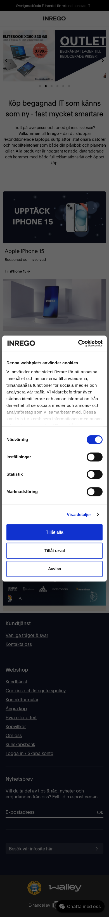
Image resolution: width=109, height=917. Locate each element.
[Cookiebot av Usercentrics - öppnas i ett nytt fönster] (78, 343)
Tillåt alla (54, 532)
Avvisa (54, 568)
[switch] (95, 456)
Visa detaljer (79, 514)
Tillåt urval (54, 550)
